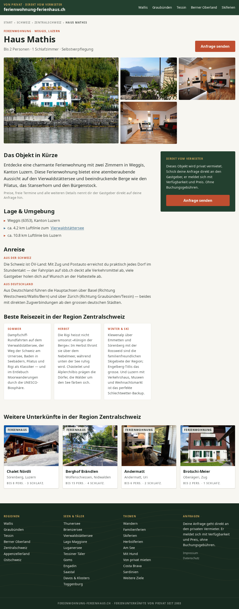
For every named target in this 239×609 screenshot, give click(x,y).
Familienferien (134, 529)
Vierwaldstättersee (67, 227)
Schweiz (23, 22)
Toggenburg (73, 584)
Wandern (130, 523)
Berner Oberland (204, 7)
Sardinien (130, 572)
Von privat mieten (137, 560)
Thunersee (71, 523)
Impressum (190, 553)
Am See (129, 547)
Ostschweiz (12, 560)
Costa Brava (132, 566)
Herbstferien (133, 541)
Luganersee (72, 547)
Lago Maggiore (75, 541)
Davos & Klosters (76, 578)
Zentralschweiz (48, 22)
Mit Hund (130, 553)
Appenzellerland (17, 553)
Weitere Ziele (133, 578)
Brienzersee (72, 529)
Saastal (69, 572)
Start (8, 22)
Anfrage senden (215, 46)
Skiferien (228, 7)
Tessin (181, 7)
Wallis (143, 7)
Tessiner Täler (74, 553)
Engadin (70, 566)
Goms (67, 560)
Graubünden (162, 7)
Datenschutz (191, 558)
